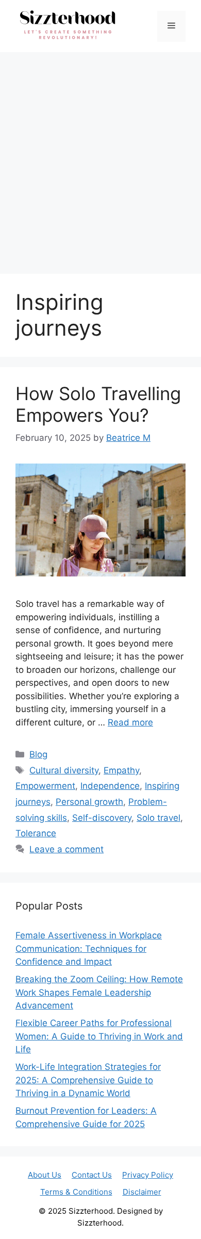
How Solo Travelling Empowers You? (98, 404)
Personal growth (89, 802)
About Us (44, 1175)
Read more (130, 722)
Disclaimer (142, 1192)
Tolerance (35, 833)
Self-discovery (101, 818)
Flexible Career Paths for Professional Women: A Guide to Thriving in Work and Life (99, 1036)
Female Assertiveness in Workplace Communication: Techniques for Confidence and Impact (88, 948)
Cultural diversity (63, 770)
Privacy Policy (147, 1175)
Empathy (121, 770)
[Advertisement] (100, 157)
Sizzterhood (91, 1211)
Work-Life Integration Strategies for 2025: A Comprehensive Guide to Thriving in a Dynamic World (88, 1080)
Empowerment (45, 786)
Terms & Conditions (76, 1192)
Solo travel (158, 818)
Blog (38, 754)
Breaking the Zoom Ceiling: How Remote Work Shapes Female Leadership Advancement (99, 992)
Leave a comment (66, 849)
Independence (110, 786)
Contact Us (92, 1175)
